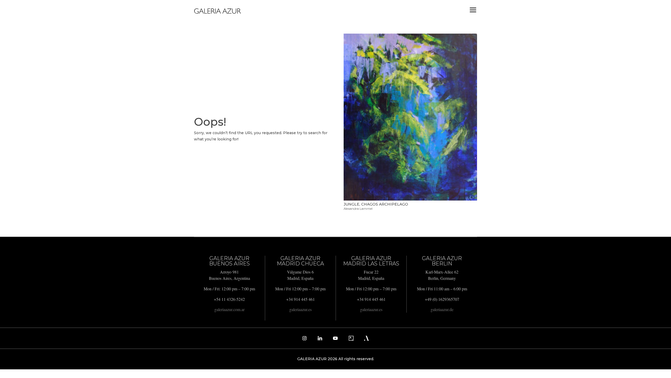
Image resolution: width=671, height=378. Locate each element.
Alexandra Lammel (358, 209)
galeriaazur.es (300, 309)
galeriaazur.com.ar (229, 309)
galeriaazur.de (442, 309)
